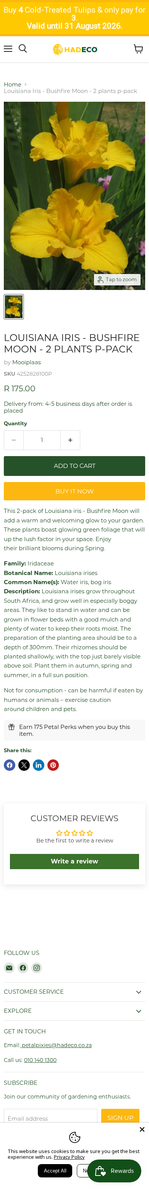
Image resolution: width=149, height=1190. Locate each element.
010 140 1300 (40, 1060)
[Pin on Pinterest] (53, 765)
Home (12, 84)
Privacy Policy (69, 1156)
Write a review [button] (74, 861)
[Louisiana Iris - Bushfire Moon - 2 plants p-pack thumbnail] (13, 307)
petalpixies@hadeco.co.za (56, 1045)
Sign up (120, 1117)
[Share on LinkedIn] (38, 765)
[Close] (142, 1129)
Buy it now (74, 491)
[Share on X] (24, 765)
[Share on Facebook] (9, 765)
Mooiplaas (26, 362)
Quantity (15, 423)
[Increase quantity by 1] (70, 440)
